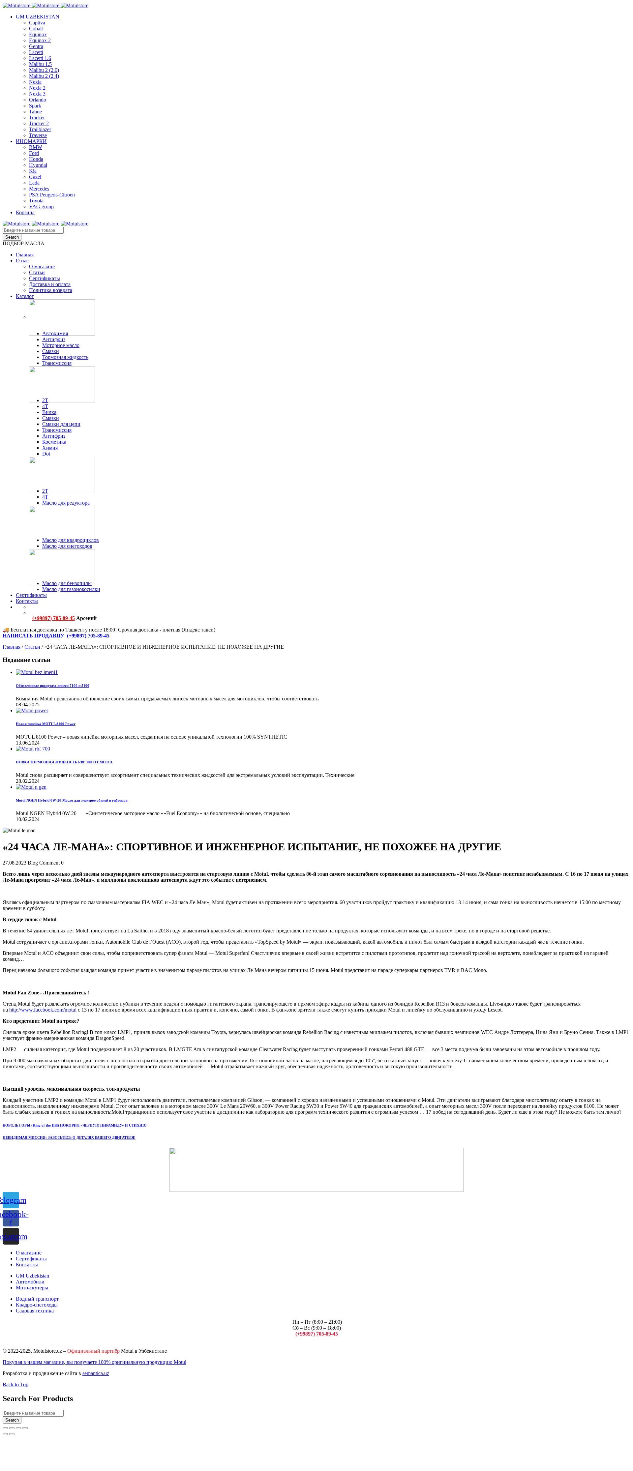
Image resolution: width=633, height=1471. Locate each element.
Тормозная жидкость (65, 357)
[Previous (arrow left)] (5, 1434)
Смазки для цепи (61, 424)
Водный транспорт (37, 1299)
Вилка (49, 412)
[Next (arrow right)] (12, 1434)
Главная (11, 647)
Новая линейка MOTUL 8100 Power (45, 724)
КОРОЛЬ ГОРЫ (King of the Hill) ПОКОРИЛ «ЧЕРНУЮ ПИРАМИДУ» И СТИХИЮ (74, 1125)
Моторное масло (60, 345)
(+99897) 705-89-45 (53, 618)
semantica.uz (95, 1373)
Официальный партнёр (93, 1351)
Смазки (50, 351)
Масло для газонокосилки (71, 589)
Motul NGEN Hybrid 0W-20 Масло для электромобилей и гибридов (72, 800)
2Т (45, 400)
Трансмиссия (57, 363)
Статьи (32, 647)
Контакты (27, 1264)
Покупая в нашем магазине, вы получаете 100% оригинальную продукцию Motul (94, 1362)
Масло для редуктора (66, 503)
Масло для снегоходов (67, 546)
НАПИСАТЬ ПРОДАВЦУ (33, 635)
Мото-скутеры (32, 1287)
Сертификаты (31, 1258)
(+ (69, 635)
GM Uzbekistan (32, 1276)
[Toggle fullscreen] (18, 1428)
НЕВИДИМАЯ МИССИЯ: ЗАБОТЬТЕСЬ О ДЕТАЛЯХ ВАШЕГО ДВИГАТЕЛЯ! (69, 1137)
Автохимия (55, 333)
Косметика (54, 442)
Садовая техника (35, 1310)
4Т (45, 406)
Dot (46, 453)
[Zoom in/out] (25, 1428)
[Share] (12, 1428)
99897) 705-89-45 (90, 635)
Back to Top (15, 1384)
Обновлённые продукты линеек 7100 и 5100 (52, 686)
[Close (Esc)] (5, 1428)
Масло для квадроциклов (70, 540)
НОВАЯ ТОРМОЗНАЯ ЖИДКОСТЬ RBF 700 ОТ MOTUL (64, 762)
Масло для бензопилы (67, 583)
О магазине (29, 1252)
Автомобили (30, 1281)
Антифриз (53, 339)
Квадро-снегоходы (37, 1305)
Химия (50, 448)
